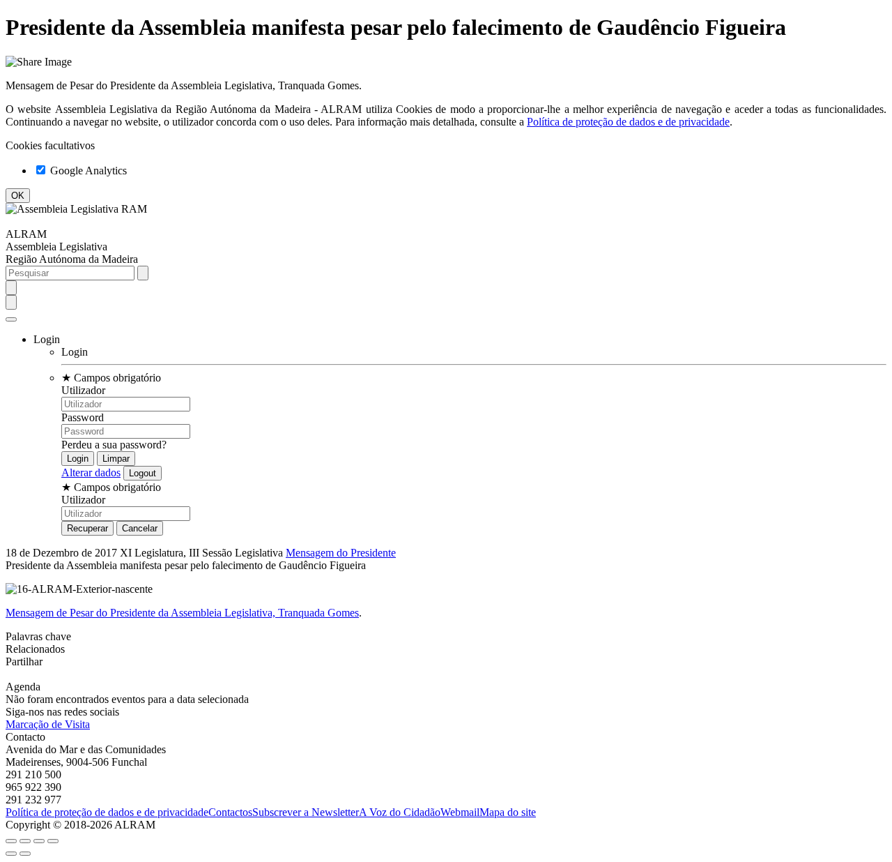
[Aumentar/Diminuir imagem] (53, 841)
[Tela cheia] (39, 841)
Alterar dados (91, 472)
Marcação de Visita (48, 724)
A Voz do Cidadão (399, 812)
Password (82, 417)
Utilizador (83, 390)
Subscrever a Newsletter (305, 812)
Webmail (459, 812)
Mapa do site (507, 812)
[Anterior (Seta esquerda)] (11, 854)
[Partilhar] (25, 841)
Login (74, 352)
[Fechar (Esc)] (11, 841)
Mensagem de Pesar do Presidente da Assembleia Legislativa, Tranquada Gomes (182, 613)
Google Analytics (87, 170)
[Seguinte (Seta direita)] (25, 854)
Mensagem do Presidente (341, 553)
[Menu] (11, 319)
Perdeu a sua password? (114, 445)
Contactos (230, 812)
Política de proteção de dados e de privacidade (628, 122)
